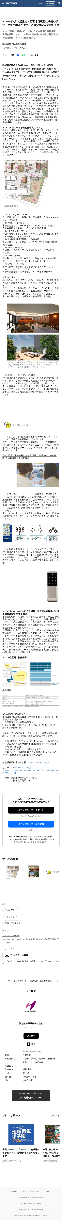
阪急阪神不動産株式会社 (40, 981)
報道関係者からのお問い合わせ (31, 1197)
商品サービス (11, 910)
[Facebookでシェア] (18, 55)
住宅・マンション (13, 923)
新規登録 (50, 3)
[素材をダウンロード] (31, 55)
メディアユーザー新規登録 (31, 824)
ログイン (40, 3)
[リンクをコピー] (36, 55)
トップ (7, 981)
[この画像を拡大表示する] (12, 872)
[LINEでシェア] (23, 55)
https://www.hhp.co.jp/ (38, 762)
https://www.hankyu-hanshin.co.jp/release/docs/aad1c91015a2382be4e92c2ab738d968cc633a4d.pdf (30, 770)
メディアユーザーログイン (31, 810)
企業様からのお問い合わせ (31, 1203)
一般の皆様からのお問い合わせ (31, 1209)
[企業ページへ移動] (31, 1008)
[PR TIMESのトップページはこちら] (11, 3)
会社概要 (13, 1191)
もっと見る (55, 1115)
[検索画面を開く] (59, 3)
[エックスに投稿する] (13, 55)
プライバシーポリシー (31, 1191)
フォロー (31, 1036)
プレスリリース (20, 981)
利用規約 (48, 1191)
